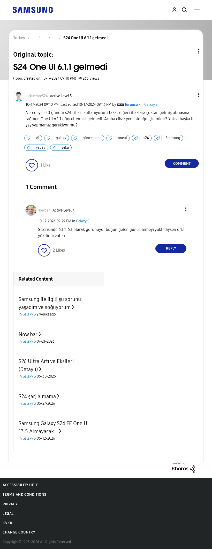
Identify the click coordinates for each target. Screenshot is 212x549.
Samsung (172, 138)
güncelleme (92, 138)
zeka (65, 147)
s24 (146, 138)
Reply (171, 248)
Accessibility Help (21, 485)
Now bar (28, 334)
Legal (8, 514)
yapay (40, 147)
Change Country (19, 532)
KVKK (7, 523)
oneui (122, 138)
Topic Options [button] (189, 51)
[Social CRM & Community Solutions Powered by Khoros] (183, 467)
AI (37, 138)
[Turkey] (32, 9)
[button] (189, 95)
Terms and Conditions (25, 494)
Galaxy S (151, 104)
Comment (182, 163)
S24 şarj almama (37, 396)
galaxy (61, 138)
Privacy (10, 504)
